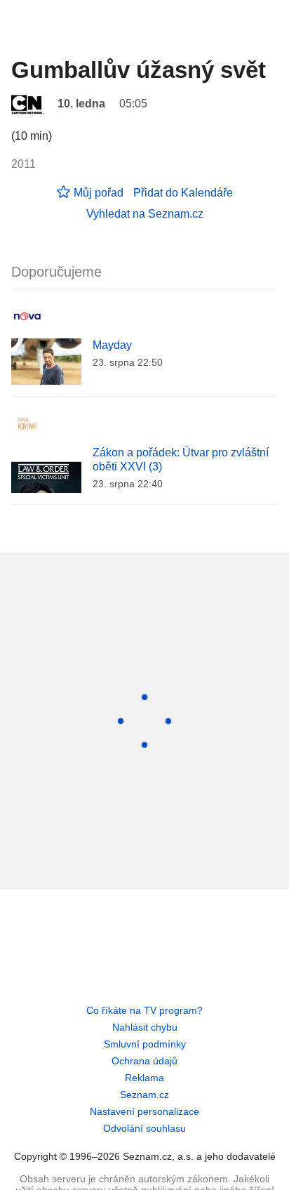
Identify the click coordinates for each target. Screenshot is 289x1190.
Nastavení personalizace (144, 1111)
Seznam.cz (144, 1094)
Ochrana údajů (144, 1060)
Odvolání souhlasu (144, 1128)
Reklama (144, 1077)
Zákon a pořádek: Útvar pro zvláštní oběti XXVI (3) (181, 459)
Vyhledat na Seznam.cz (144, 214)
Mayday (112, 345)
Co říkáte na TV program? (144, 1010)
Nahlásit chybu (144, 1027)
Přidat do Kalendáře (183, 193)
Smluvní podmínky (145, 1044)
